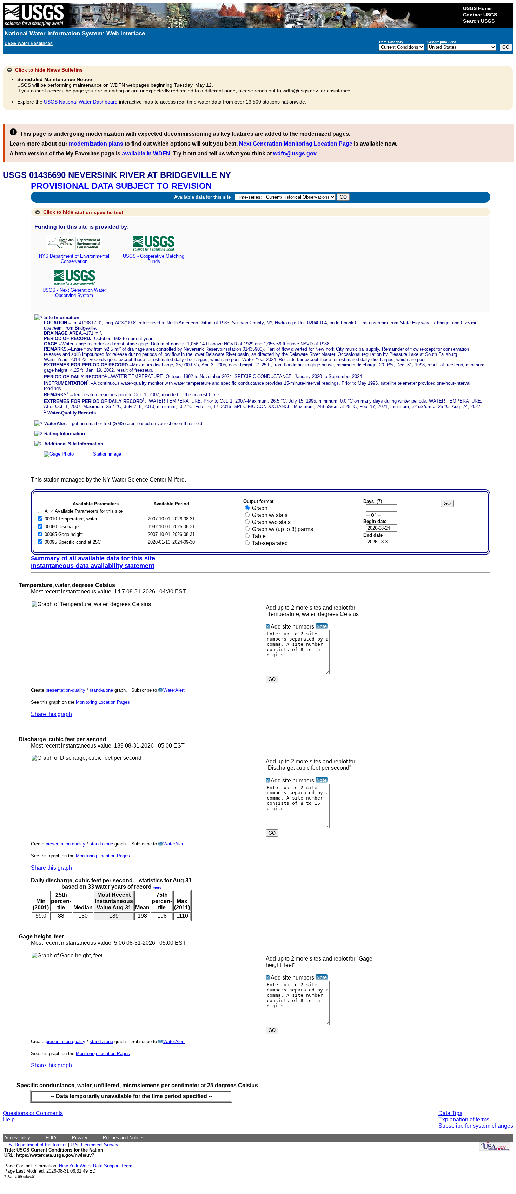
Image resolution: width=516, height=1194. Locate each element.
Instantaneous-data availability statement (92, 565)
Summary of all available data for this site (93, 558)
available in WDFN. (147, 154)
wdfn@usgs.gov (295, 154)
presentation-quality (65, 690)
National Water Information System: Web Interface (75, 33)
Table (259, 536)
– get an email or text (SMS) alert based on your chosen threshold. (124, 423)
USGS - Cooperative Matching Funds (153, 258)
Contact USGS (480, 15)
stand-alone (101, 690)
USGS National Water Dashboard (81, 102)
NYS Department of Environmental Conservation (74, 258)
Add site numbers (292, 627)
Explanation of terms (463, 1119)
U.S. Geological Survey (94, 1144)
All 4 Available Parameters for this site (84, 511)
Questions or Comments (33, 1113)
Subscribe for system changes (475, 1126)
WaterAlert (174, 690)
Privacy (79, 1137)
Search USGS (479, 21)
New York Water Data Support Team (95, 1165)
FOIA (51, 1137)
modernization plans (96, 144)
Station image (107, 454)
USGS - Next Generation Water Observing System (74, 292)
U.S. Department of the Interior (35, 1144)
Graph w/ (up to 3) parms (282, 529)
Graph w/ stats (269, 515)
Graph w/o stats (271, 522)
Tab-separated (270, 543)
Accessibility (17, 1137)
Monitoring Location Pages (103, 702)
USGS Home (477, 8)
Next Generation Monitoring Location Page (295, 144)
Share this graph (51, 714)
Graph (259, 508)
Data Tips (450, 1113)
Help (9, 1119)
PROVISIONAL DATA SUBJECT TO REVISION (121, 186)
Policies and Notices (124, 1137)
